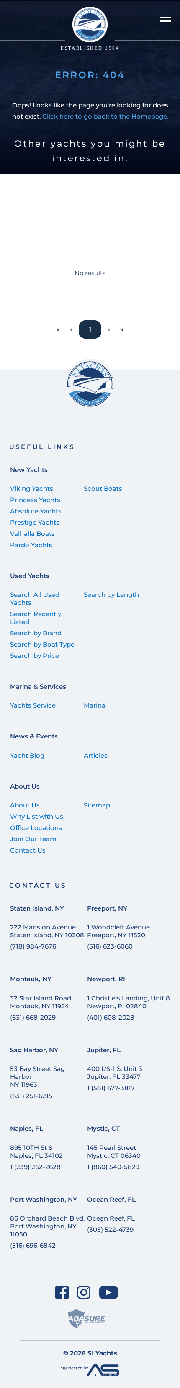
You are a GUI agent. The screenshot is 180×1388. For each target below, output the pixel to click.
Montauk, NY (30, 979)
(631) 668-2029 (33, 1017)
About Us (25, 786)
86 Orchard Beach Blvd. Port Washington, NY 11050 (47, 1226)
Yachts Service (33, 705)
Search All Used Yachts (34, 598)
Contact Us (28, 850)
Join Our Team (33, 839)
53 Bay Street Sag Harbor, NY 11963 (37, 1077)
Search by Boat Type (42, 644)
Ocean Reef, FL (111, 1199)
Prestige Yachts (34, 522)
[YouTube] (108, 1292)
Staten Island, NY (37, 908)
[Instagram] (84, 1292)
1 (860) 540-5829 (113, 1167)
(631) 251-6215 (31, 1096)
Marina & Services (38, 686)
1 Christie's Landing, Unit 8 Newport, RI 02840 (128, 1002)
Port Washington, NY (43, 1199)
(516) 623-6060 (110, 946)
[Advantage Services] (90, 1374)
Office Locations (36, 828)
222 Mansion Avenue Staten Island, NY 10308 (47, 931)
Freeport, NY (107, 908)
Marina (94, 705)
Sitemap (97, 805)
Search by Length (111, 595)
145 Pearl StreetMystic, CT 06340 (114, 1152)
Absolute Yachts (36, 511)
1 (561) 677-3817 (111, 1088)
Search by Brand (36, 633)
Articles (96, 755)
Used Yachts (29, 576)
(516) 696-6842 (33, 1245)
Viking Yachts (31, 488)
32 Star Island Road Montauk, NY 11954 (40, 1002)
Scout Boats (103, 488)
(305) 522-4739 (110, 1229)
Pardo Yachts (31, 545)
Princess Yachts (35, 500)
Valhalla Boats (32, 534)
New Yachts (29, 470)
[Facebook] (61, 1292)
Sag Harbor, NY (34, 1050)
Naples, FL (26, 1128)
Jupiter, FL (104, 1050)
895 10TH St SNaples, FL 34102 (36, 1152)
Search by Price (34, 656)
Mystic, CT (103, 1128)
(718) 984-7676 (33, 946)
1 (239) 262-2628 (35, 1167)
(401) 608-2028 (110, 1017)
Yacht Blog (27, 755)
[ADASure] (86, 1319)
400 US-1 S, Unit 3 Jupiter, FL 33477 (114, 1073)
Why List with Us (36, 816)
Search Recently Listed (35, 618)
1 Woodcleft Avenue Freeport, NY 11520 (118, 931)
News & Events (34, 736)
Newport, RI (106, 979)
